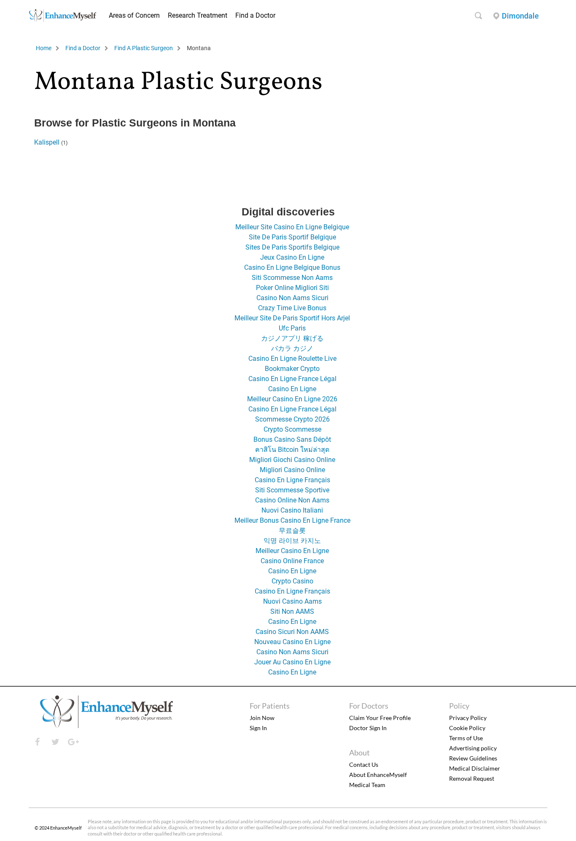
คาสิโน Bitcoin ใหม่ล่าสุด (292, 450)
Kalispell (46, 142)
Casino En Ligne (292, 389)
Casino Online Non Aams (292, 500)
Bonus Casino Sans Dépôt (292, 439)
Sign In (258, 727)
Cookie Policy (467, 727)
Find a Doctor (255, 15)
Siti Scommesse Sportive (292, 490)
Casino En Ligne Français (292, 480)
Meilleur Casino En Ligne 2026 (292, 399)
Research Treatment (197, 15)
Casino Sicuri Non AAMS (292, 632)
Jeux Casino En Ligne (292, 257)
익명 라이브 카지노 (292, 541)
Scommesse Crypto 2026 (292, 419)
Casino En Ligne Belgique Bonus (292, 267)
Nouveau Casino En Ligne (292, 642)
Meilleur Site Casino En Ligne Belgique (292, 227)
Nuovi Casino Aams (292, 601)
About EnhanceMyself (378, 774)
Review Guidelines (473, 758)
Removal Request (471, 778)
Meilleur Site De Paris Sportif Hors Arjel (292, 318)
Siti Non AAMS (292, 611)
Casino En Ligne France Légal (292, 379)
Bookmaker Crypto (292, 369)
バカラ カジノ (292, 348)
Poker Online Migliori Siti (292, 288)
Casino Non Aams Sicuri (292, 298)
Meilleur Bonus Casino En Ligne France (292, 520)
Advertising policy (473, 748)
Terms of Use (466, 738)
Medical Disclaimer (474, 768)
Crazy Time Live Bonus (292, 308)
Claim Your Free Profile (380, 717)
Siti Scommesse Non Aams (292, 278)
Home (43, 48)
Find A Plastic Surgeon (143, 48)
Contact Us (363, 764)
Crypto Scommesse (292, 429)
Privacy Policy (468, 717)
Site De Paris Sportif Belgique (292, 237)
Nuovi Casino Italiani (292, 510)
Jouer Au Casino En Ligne (292, 662)
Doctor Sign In (368, 727)
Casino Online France (292, 561)
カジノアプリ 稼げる (292, 338)
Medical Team (367, 784)
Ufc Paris (292, 328)
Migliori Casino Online (292, 470)
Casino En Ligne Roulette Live (292, 359)
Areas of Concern (134, 15)
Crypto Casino (292, 581)
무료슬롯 (292, 531)
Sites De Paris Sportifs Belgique (292, 247)
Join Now (262, 717)
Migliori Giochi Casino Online (292, 460)
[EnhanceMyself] (62, 20)
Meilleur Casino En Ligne (292, 551)
